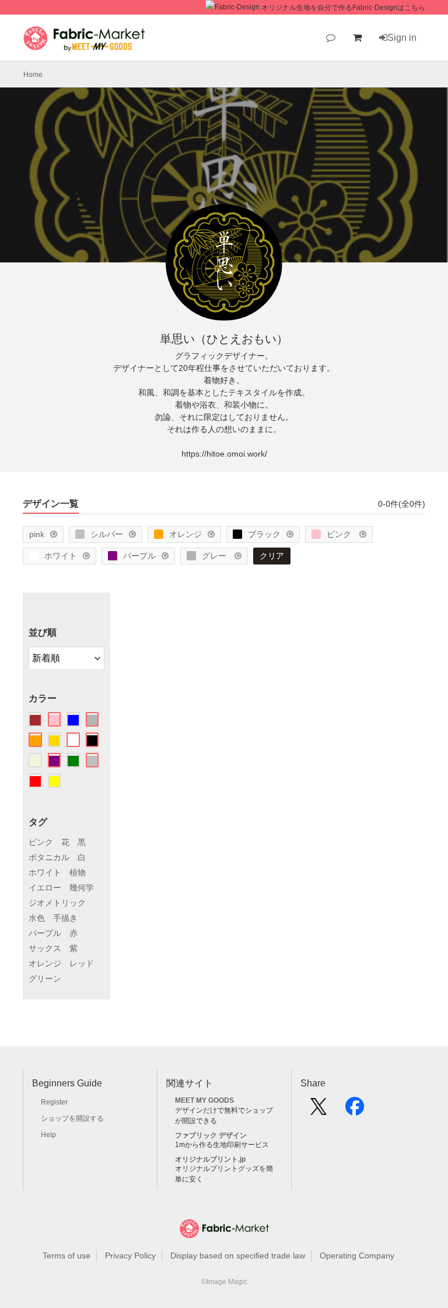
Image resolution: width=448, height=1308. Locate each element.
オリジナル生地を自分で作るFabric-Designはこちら (343, 7)
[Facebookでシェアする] (354, 1110)
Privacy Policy (130, 1255)
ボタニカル (49, 857)
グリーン (45, 978)
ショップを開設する (72, 1118)
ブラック (264, 534)
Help (48, 1135)
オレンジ (185, 534)
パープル (139, 555)
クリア (272, 555)
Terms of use (66, 1255)
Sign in (401, 38)
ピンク (340, 534)
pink (36, 534)
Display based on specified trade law (237, 1255)
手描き (65, 918)
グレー (215, 555)
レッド (81, 963)
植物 (77, 872)
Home (33, 75)
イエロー (45, 887)
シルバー (106, 534)
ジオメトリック (57, 902)
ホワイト (60, 555)
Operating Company (357, 1255)
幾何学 (81, 887)
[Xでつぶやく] (318, 1110)
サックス (45, 948)
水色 (37, 918)
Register (54, 1102)
